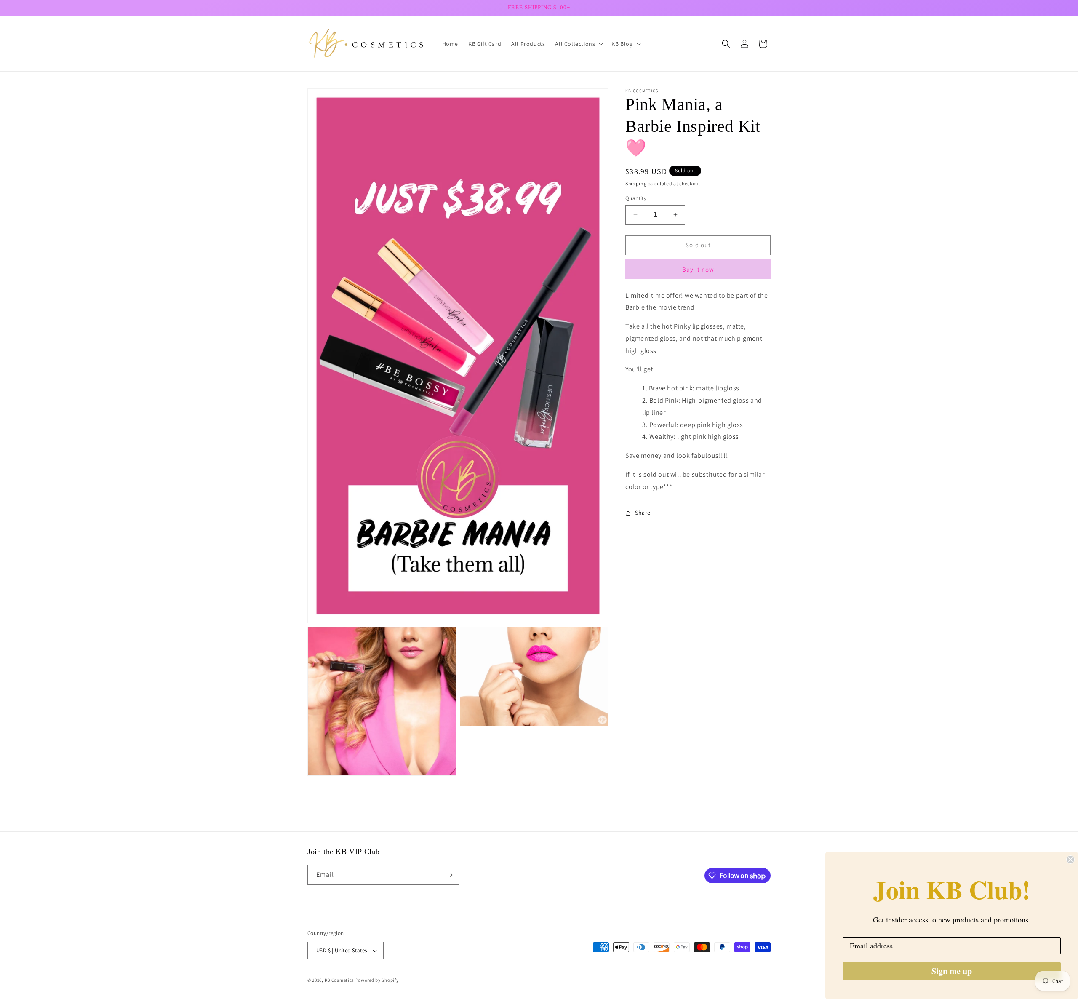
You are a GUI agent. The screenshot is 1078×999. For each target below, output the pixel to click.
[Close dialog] (1070, 859)
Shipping (636, 183)
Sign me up (951, 971)
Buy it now (698, 269)
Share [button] (643, 512)
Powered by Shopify (377, 980)
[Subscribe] (449, 875)
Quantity (635, 198)
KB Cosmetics (339, 980)
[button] (578, 44)
